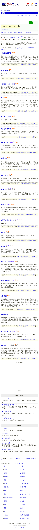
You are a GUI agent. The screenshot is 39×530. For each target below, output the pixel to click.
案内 (27, 5)
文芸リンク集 (7, 411)
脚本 (21, 490)
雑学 (5, 494)
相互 (37, 15)
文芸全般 (22, 504)
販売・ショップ (24, 518)
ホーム (3, 10)
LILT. (4, 205)
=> (35, 48)
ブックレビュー (8, 398)
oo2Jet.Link (6, 262)
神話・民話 (23, 487)
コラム (5, 483)
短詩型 (5, 469)
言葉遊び (22, 469)
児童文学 (6, 476)
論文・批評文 (24, 497)
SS (3, 98)
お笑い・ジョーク (25, 494)
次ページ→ (4, 49)
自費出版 (6, 518)
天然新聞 (4, 433)
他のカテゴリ (5, 32)
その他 (22, 511)
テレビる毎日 (6, 443)
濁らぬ (4, 158)
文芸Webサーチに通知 (29, 64)
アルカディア (6, 331)
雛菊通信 (5, 314)
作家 (5, 504)
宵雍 (3, 232)
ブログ (5, 511)
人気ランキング (14, 37)
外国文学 (22, 473)
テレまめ (4, 428)
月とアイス (6, 143)
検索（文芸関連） (25, 515)
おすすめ (31, 15)
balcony (4, 189)
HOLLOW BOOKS (8, 84)
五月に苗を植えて (8, 220)
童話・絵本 (7, 487)
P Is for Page (6, 280)
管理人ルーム (7, 418)
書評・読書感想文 (8, 497)
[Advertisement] (15, 376)
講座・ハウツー (8, 508)
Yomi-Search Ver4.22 (19, 528)
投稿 (21, 508)
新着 (18, 15)
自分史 (22, 501)
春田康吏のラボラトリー (10, 405)
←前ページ (19, 48)
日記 (5, 480)
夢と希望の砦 (6, 129)
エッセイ (22, 480)
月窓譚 (4, 296)
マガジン (6, 515)
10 (33, 48)
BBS (32, 5)
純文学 (5, 473)
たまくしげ (6, 345)
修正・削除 (13, 32)
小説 (7, 10)
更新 (22, 15)
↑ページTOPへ (18, 463)
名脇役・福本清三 (7, 449)
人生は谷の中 (6, 438)
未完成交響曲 (6, 53)
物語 (5, 490)
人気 (26, 15)
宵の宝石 (5, 175)
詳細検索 (5, 29)
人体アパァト (6, 117)
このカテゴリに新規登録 (24, 32)
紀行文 (5, 501)
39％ (3, 246)
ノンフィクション (25, 483)
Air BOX (5, 70)
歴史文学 (22, 476)
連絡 (36, 5)
